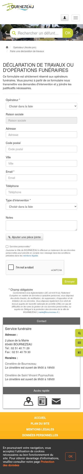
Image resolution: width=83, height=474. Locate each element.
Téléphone (12, 186)
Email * (10, 171)
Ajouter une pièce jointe (25, 237)
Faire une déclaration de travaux (27, 51)
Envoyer (70, 281)
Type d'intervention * (18, 200)
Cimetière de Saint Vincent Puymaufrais (29, 375)
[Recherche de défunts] (29, 401)
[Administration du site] (65, 17)
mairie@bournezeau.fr (48, 312)
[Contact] (56, 401)
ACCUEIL (40, 418)
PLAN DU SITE (40, 423)
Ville (8, 157)
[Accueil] (18, 6)
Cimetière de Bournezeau (20, 363)
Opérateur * (13, 100)
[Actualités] (42, 401)
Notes (9, 217)
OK (68, 32)
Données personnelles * (20, 246)
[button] (6, 32)
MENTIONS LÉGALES (40, 429)
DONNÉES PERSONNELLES (40, 435)
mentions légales (30, 255)
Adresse (11, 128)
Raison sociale (15, 114)
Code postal (13, 143)
